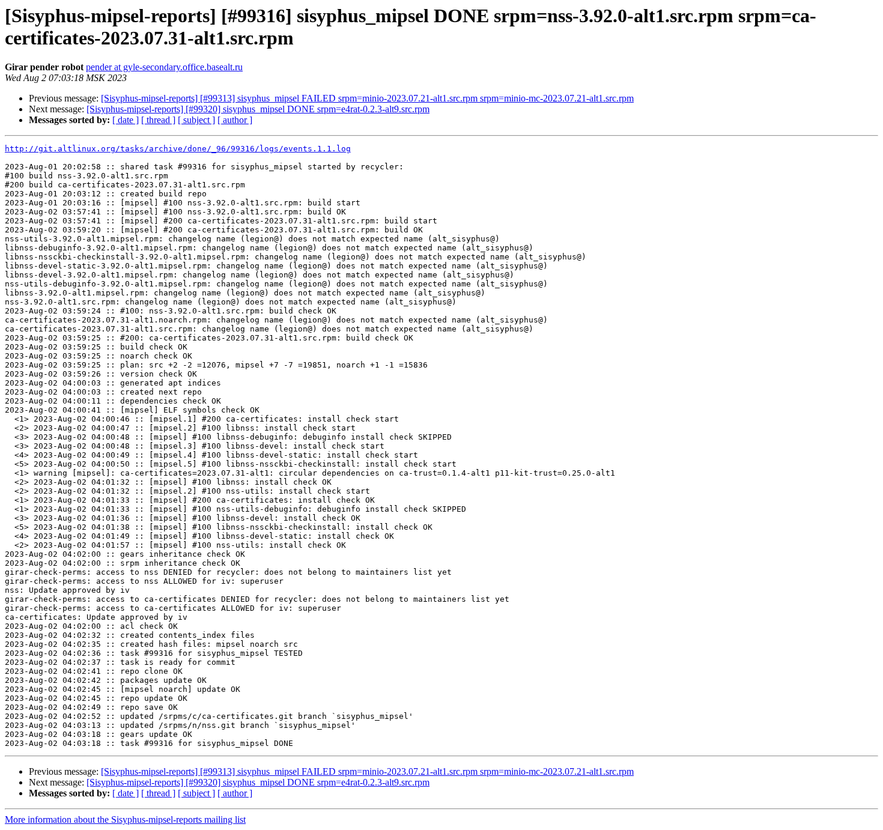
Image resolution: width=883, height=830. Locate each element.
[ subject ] (196, 120)
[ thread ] (158, 120)
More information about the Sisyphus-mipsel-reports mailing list (125, 819)
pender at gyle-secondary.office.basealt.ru (164, 67)
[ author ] (234, 120)
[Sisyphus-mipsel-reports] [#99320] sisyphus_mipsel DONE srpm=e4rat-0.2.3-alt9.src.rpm (257, 109)
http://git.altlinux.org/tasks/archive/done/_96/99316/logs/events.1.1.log (178, 148)
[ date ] (125, 120)
